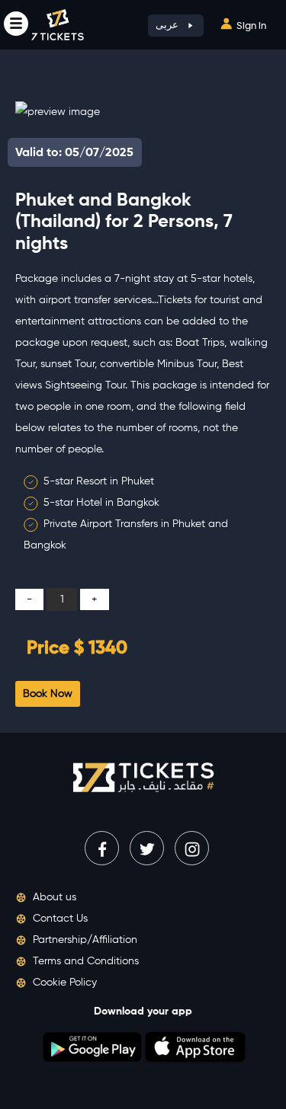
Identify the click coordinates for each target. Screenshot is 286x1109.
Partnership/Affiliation (83, 940)
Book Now (47, 694)
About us (53, 897)
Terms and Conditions (84, 961)
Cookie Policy (63, 982)
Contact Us (59, 918)
